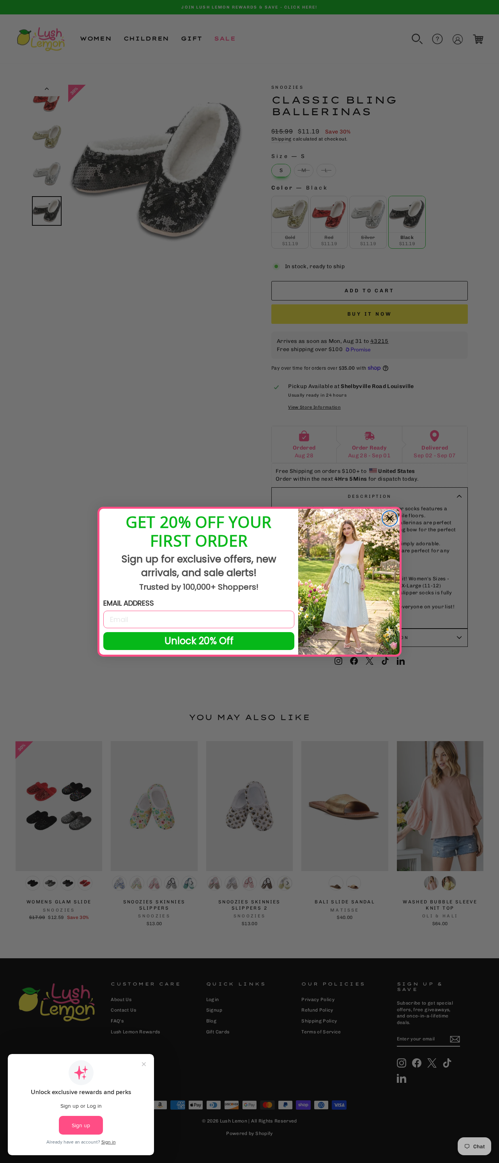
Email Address (128, 603)
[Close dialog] (390, 518)
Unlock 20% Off (199, 640)
